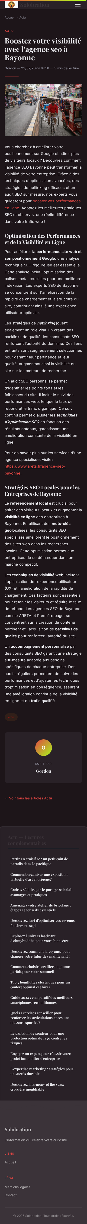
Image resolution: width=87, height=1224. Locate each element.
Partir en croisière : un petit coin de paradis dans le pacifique (39, 861)
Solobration (34, 4)
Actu (22, 17)
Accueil (10, 17)
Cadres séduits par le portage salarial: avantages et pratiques (41, 892)
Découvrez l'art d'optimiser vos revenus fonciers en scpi (42, 923)
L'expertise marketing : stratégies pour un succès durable (41, 1071)
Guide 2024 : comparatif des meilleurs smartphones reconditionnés (41, 1000)
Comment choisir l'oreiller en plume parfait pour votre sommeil (40, 969)
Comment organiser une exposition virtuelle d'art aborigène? (39, 877)
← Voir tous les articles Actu (28, 798)
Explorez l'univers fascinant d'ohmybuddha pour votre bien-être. (40, 938)
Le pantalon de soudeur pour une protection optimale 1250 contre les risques (38, 1038)
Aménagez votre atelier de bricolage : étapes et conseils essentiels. (40, 907)
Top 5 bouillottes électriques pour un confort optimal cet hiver (40, 984)
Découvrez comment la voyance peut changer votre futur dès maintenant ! (40, 954)
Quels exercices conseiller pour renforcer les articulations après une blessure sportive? (40, 1018)
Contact (11, 1195)
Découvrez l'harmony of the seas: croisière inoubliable (37, 1086)
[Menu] (77, 4)
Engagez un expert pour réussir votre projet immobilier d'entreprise (40, 1056)
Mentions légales (17, 1187)
